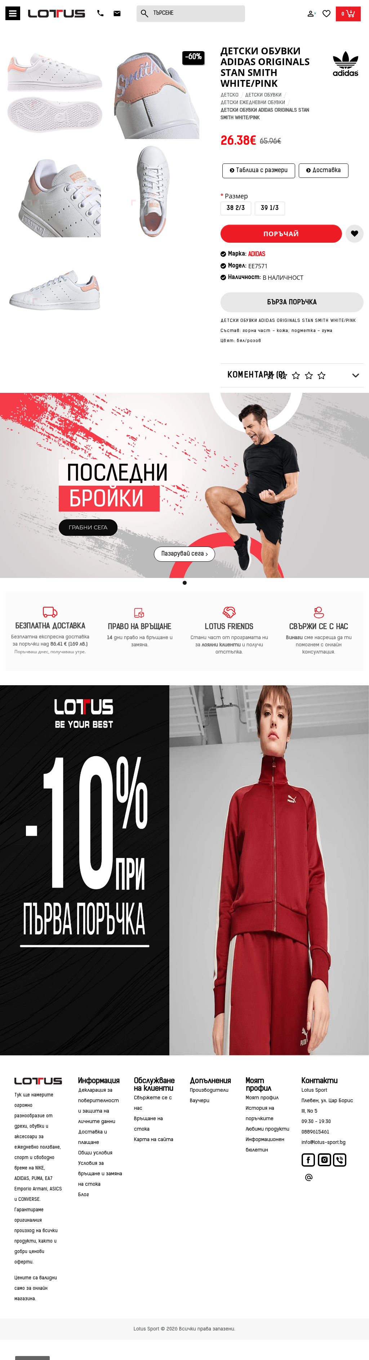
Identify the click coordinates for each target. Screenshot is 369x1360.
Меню (12, 13)
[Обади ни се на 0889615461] (101, 13)
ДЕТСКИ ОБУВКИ (263, 95)
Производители (209, 1090)
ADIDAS (256, 254)
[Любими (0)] (326, 13)
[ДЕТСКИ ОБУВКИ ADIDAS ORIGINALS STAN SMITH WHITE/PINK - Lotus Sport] (54, 92)
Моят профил (262, 1098)
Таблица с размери (262, 171)
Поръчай (281, 233)
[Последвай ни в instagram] (324, 1161)
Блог (83, 1195)
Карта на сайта (153, 1140)
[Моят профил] (310, 13)
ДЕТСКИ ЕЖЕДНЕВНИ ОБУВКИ (253, 103)
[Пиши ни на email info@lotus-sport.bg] (309, 1178)
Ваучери (199, 1101)
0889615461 (315, 1132)
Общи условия (95, 1153)
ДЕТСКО (230, 95)
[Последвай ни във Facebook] (309, 1161)
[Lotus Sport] (38, 1081)
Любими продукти (267, 1129)
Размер (236, 196)
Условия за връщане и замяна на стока (100, 1174)
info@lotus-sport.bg (324, 1142)
